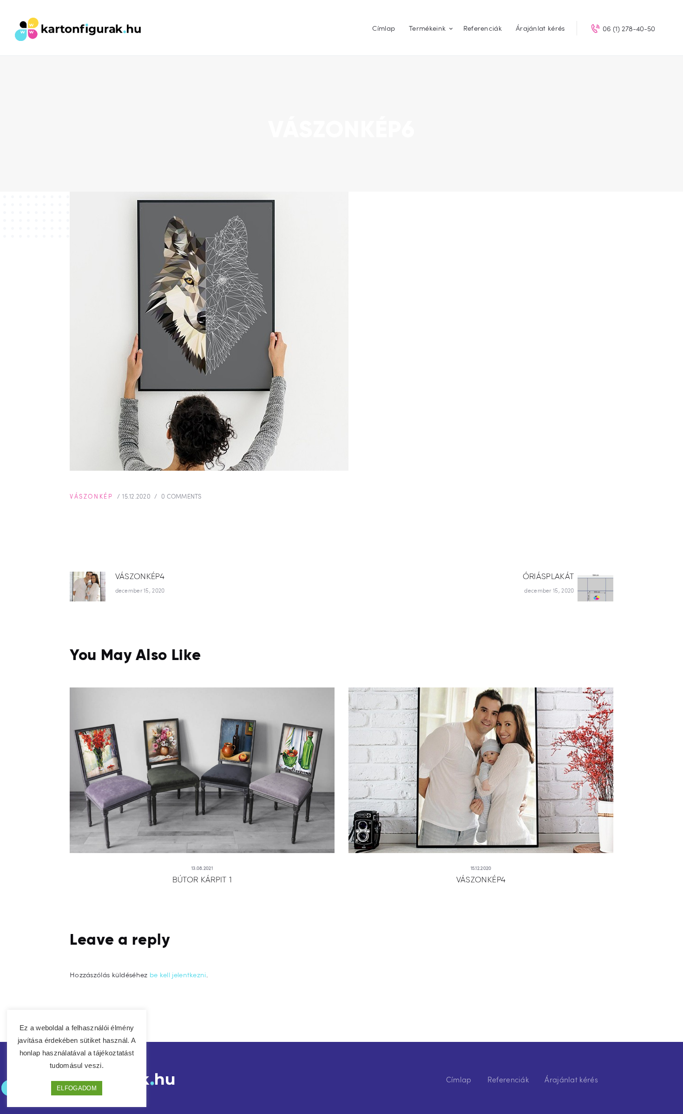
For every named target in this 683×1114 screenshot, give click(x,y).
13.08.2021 (202, 868)
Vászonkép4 (481, 879)
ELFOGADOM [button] (77, 1088)
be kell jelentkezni (178, 974)
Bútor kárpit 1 (202, 879)
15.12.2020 (136, 496)
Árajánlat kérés (571, 1079)
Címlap (459, 1079)
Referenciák (508, 1079)
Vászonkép (91, 496)
